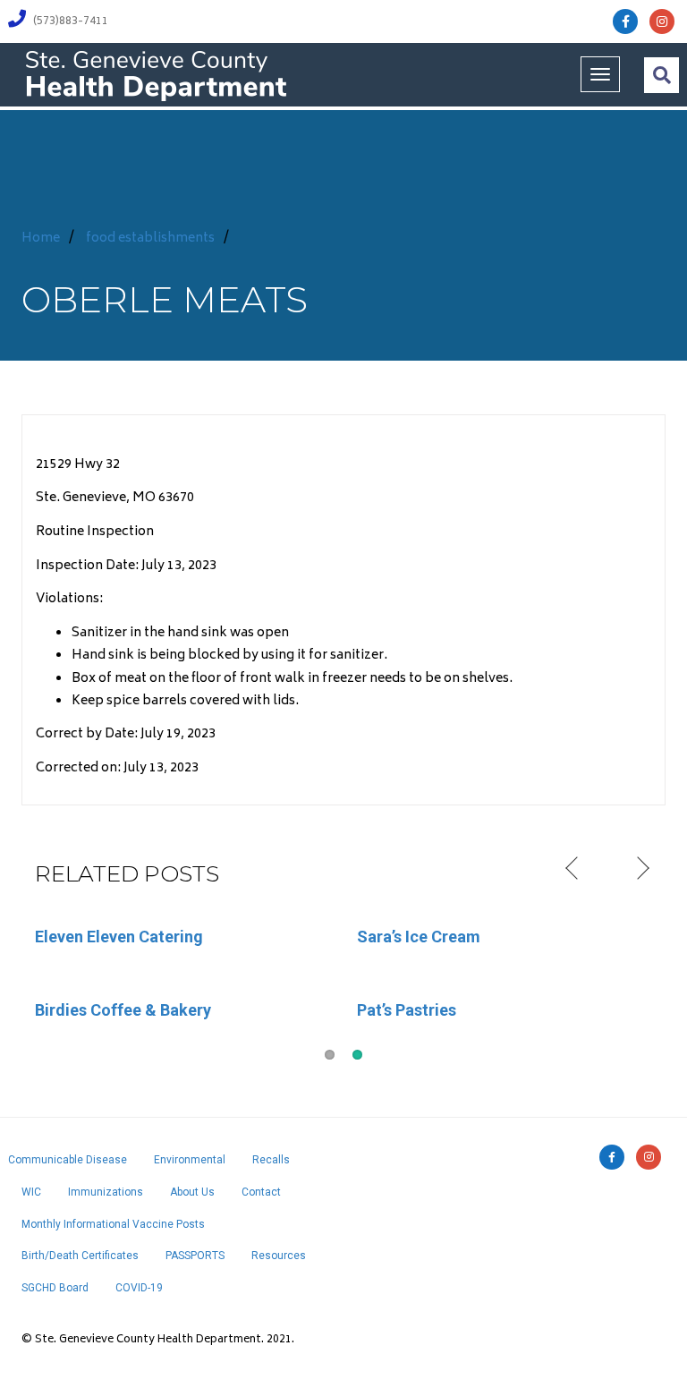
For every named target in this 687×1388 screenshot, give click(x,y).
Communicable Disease (67, 1160)
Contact (261, 1192)
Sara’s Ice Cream (418, 936)
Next (641, 869)
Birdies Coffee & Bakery (123, 1010)
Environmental (189, 1160)
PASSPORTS (195, 1255)
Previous (574, 869)
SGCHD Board (55, 1288)
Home (40, 238)
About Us (192, 1192)
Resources (278, 1255)
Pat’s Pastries (406, 1010)
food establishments (150, 238)
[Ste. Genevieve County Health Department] (155, 74)
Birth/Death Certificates (80, 1255)
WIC (31, 1192)
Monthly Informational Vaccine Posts (113, 1224)
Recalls (271, 1160)
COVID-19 (139, 1288)
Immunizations (105, 1192)
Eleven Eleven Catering (119, 936)
